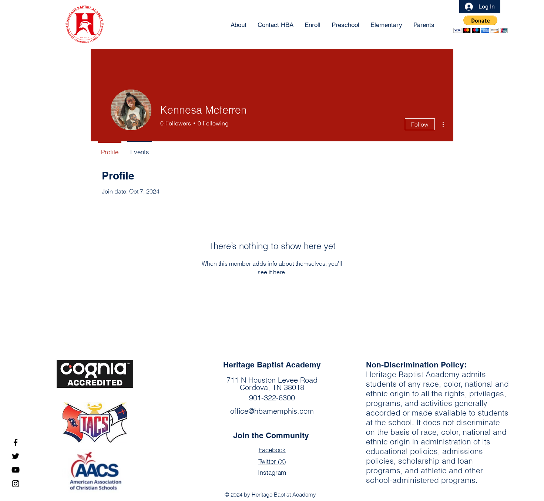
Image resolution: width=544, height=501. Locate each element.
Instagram (272, 472)
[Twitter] (15, 456)
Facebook (272, 450)
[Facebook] (15, 442)
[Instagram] (15, 483)
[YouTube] (15, 470)
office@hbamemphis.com (272, 411)
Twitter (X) (272, 461)
